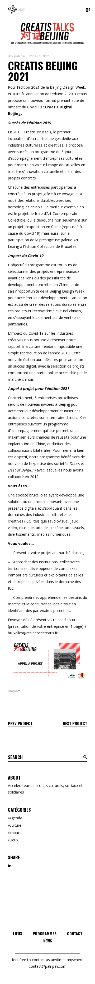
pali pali (20, 56)
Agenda (15, 817)
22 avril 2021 (40, 56)
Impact (14, 691)
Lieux (13, 839)
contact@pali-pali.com (47, 966)
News (47, 940)
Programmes (44, 933)
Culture (15, 825)
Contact (74, 933)
